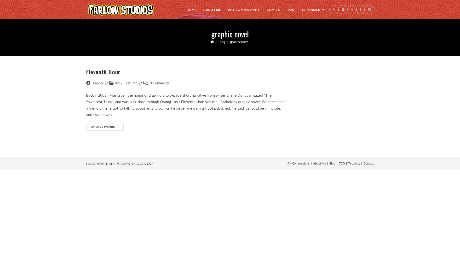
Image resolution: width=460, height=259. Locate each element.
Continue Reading (107, 128)
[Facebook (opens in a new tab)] (343, 9)
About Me (319, 163)
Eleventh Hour (103, 71)
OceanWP (145, 163)
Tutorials (354, 163)
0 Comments (160, 83)
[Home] (212, 42)
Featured (131, 83)
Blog (332, 163)
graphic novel (240, 42)
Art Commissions (299, 163)
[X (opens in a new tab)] (334, 9)
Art (117, 83)
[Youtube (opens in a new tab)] (369, 9)
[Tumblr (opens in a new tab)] (360, 9)
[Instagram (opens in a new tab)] (352, 9)
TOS (342, 163)
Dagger (98, 83)
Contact (368, 163)
